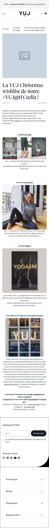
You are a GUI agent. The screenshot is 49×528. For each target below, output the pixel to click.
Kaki (29, 135)
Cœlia (17, 121)
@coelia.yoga (29, 407)
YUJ (3, 116)
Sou (25, 182)
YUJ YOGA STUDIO (35, 316)
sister (30, 182)
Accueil (5, 29)
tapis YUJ (9, 399)
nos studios (33, 399)
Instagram (37, 394)
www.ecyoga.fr (34, 404)
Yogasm (27, 246)
